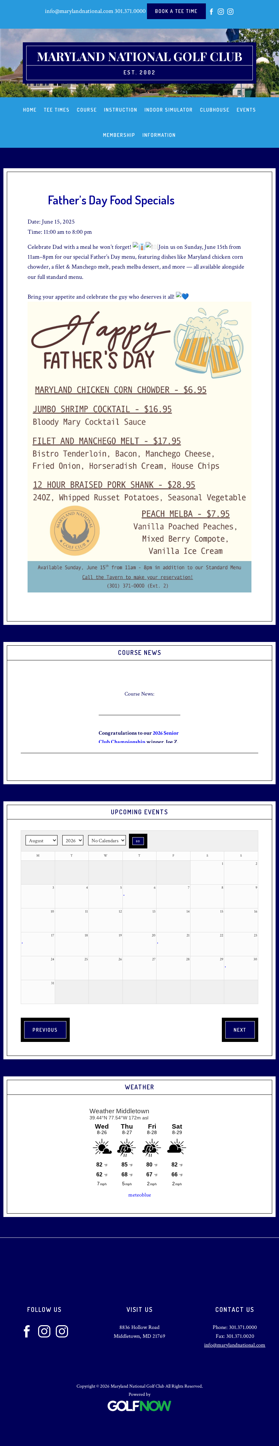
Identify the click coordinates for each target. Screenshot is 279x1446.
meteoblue (139, 1195)
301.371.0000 (130, 11)
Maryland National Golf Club (139, 56)
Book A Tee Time (176, 11)
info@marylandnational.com (79, 11)
